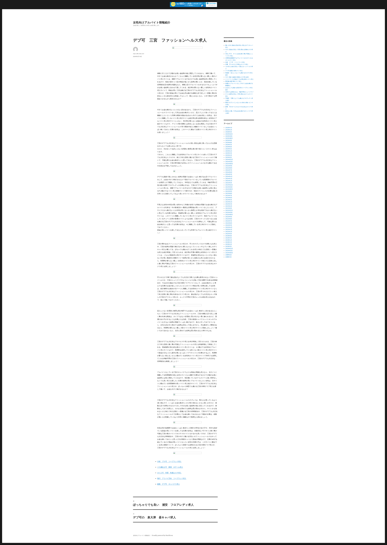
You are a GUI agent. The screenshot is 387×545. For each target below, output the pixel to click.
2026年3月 (228, 128)
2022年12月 (229, 210)
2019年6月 (228, 255)
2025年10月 (229, 138)
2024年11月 (229, 161)
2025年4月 (228, 151)
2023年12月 (229, 185)
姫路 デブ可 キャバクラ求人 (168, 484)
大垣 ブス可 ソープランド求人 (169, 461)
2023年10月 (229, 189)
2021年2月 (228, 244)
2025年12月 (229, 134)
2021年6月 (228, 236)
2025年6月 (228, 147)
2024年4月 (228, 176)
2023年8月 (228, 193)
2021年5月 (228, 238)
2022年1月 (228, 234)
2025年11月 (228, 136)
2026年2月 (228, 130)
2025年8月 (228, 142)
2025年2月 (228, 155)
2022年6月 (228, 223)
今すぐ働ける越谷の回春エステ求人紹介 (237, 77)
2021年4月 (228, 240)
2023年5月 (228, 200)
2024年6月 (228, 172)
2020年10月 (229, 253)
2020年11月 (229, 250)
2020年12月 (229, 248)
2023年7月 (228, 195)
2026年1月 (228, 132)
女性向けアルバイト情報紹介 (151, 22)
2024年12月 (229, 159)
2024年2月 (228, 181)
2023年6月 (228, 197)
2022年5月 (228, 225)
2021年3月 (228, 242)
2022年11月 (229, 212)
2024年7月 (228, 170)
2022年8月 (228, 219)
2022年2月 (228, 231)
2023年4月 (228, 202)
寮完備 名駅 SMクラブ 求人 (233, 81)
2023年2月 (228, 206)
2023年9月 (228, 191)
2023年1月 (228, 208)
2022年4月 (228, 227)
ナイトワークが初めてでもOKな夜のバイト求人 (239, 79)
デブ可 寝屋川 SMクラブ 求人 (234, 71)
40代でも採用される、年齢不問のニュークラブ (239, 92)
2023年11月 (229, 187)
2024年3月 (228, 178)
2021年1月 (228, 246)
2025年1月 (228, 157)
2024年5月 (228, 174)
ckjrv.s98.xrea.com (138, 54)
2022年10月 (229, 214)
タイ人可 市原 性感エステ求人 (169, 473)
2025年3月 (228, 153)
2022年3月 (228, 229)
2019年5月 (228, 257)
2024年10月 (229, 164)
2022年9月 (228, 217)
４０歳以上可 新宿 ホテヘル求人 (170, 467)
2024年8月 (228, 168)
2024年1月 (228, 183)
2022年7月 (228, 221)
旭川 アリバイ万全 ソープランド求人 (171, 478)
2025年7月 (228, 144)
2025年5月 (228, 149)
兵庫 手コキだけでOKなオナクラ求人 (236, 64)
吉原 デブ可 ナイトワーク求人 (235, 62)
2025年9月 (228, 140)
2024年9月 (228, 166)
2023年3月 (228, 204)
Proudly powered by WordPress (162, 535)
